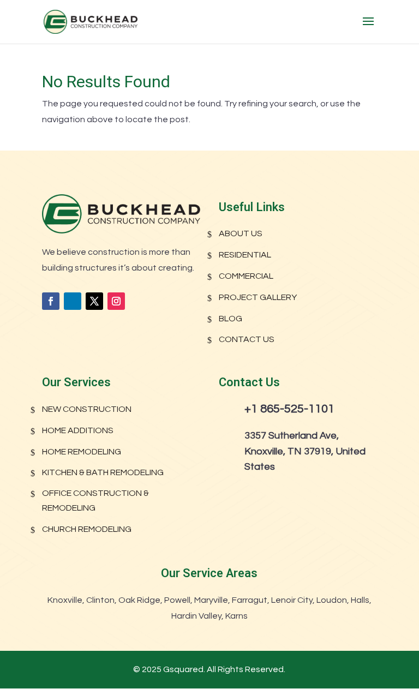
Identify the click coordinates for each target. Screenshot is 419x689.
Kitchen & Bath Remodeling (103, 472)
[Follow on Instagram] (116, 301)
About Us (240, 233)
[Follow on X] (94, 301)
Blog (230, 318)
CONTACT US (246, 339)
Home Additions (77, 430)
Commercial (246, 276)
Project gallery (258, 297)
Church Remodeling (86, 529)
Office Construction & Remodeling (95, 500)
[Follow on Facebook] (50, 301)
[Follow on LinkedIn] (72, 301)
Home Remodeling (81, 451)
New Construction (86, 409)
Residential (245, 254)
